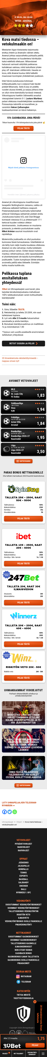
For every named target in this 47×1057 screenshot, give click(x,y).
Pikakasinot (23, 963)
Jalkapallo (23, 866)
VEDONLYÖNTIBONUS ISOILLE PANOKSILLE (23, 921)
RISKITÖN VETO (23, 914)
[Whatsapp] (14, 812)
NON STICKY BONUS (23, 950)
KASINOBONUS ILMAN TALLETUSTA (23, 956)
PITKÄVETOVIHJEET (23, 844)
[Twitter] (9, 812)
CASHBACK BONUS (23, 953)
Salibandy (23, 882)
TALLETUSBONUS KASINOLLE (23, 943)
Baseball (23, 879)
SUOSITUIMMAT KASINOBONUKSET (23, 936)
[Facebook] (4, 812)
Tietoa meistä (23, 995)
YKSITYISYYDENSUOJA (24, 998)
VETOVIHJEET (23, 840)
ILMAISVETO (23, 918)
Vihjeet (6, 1054)
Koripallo (23, 869)
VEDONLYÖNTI (23, 900)
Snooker (23, 886)
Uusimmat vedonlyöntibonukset (23, 908)
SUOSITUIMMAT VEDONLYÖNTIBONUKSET (23, 904)
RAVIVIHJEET (23, 850)
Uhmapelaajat (7, 822)
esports (23, 876)
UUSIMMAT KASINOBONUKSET (23, 940)
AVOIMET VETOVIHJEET (23, 380)
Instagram (26, 976)
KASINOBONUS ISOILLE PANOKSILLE (23, 960)
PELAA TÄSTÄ (23, 128)
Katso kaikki (25, 461)
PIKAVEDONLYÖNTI (23, 924)
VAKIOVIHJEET (23, 847)
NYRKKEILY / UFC (23, 892)
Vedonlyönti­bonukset (32, 1053)
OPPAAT (23, 858)
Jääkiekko (24, 862)
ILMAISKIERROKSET (23, 946)
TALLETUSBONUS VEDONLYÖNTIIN (23, 911)
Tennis (23, 872)
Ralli (23, 889)
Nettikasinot (18, 1053)
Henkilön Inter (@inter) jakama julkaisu (24, 195)
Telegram (26, 982)
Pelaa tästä (23, 518)
